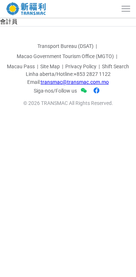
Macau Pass (21, 66)
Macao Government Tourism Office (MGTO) (65, 56)
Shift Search (115, 66)
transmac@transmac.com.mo (75, 82)
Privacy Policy (80, 66)
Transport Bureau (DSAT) (65, 46)
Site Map (50, 66)
